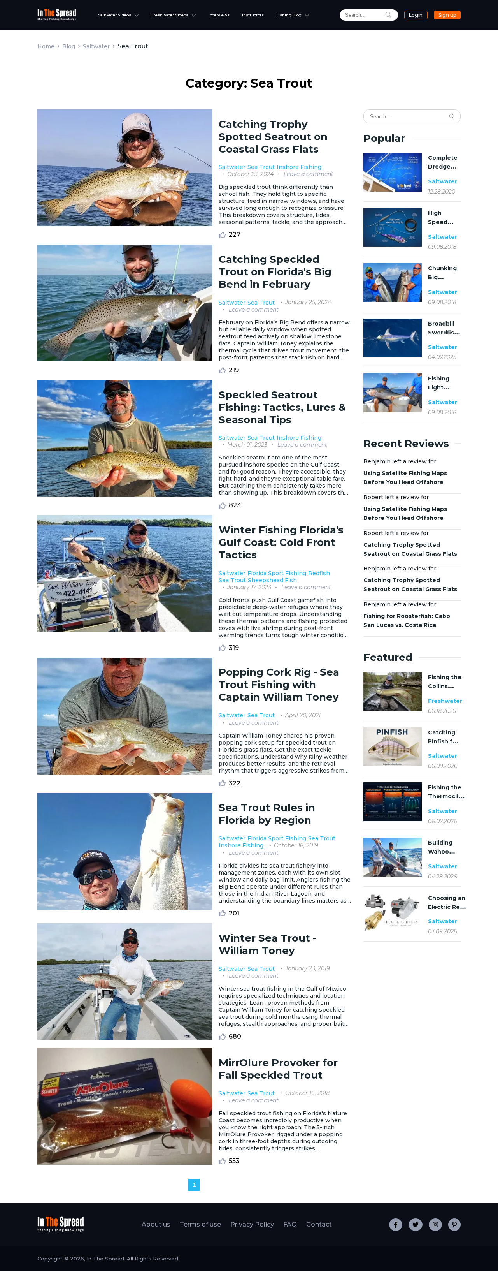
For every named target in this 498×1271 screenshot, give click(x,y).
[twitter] (416, 1224)
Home (45, 46)
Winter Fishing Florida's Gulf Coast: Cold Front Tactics (281, 542)
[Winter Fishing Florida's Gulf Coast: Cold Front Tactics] (124, 583)
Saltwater (96, 46)
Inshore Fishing (299, 167)
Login (416, 15)
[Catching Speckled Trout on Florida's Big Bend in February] (124, 309)
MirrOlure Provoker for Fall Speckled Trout (278, 1068)
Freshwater (445, 700)
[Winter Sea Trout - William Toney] (124, 982)
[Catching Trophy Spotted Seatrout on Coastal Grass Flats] (124, 173)
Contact (319, 1224)
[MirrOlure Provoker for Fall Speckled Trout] (124, 1107)
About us (156, 1224)
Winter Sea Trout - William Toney (267, 944)
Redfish (319, 573)
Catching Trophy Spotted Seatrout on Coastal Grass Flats (273, 136)
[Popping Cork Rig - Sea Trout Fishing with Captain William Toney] (124, 722)
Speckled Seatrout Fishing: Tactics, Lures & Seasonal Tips (282, 407)
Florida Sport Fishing (276, 573)
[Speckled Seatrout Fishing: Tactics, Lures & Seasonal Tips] (124, 444)
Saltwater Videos (114, 15)
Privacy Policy (252, 1224)
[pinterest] (454, 1224)
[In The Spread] (56, 18)
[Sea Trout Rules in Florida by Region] (124, 855)
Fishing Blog (289, 15)
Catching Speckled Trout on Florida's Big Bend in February (275, 271)
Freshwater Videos (169, 15)
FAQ (290, 1224)
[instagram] (435, 1224)
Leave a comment (308, 174)
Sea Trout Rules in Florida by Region (267, 813)
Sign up (447, 15)
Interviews (219, 15)
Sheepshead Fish (272, 580)
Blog (68, 46)
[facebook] (395, 1224)
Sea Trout (261, 167)
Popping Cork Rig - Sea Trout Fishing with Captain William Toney (279, 684)
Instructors (253, 15)
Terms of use (200, 1224)
